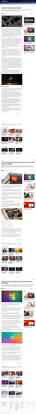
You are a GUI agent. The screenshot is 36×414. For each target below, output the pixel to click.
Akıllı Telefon (12, 3)
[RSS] (33, 404)
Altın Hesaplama (17, 407)
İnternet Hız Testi (17, 403)
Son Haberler (10, 404)
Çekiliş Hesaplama (17, 404)
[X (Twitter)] (17, 113)
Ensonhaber (10, 409)
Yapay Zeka (3, 3)
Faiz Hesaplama (17, 405)
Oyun (15, 3)
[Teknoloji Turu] (5, 1)
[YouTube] (32, 404)
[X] (27, 404)
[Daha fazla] (21, 113)
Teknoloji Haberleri (11, 403)
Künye (21, 404)
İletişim (21, 405)
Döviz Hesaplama (17, 406)
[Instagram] (28, 404)
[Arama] (32, 3)
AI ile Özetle (32, 5)
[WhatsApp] (20, 113)
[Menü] (33, 3)
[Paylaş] (33, 13)
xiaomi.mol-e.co (16, 192)
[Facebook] (18, 113)
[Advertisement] (12, 119)
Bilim (9, 3)
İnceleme (18, 3)
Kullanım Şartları (22, 407)
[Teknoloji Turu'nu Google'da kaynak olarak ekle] (12, 124)
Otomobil (6, 3)
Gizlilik (21, 406)
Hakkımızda (22, 403)
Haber (2, 160)
